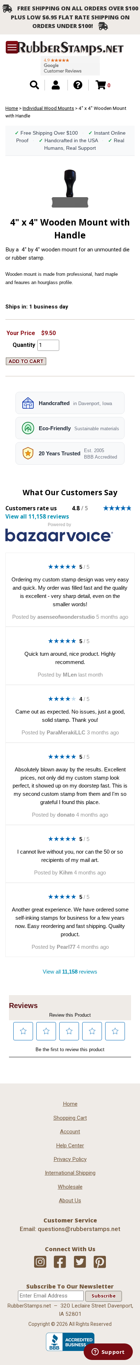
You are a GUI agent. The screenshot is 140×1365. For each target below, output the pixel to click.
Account (70, 1131)
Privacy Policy (70, 1159)
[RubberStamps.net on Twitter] (80, 1262)
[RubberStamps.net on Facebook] (60, 1262)
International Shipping (70, 1173)
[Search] (34, 85)
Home (11, 108)
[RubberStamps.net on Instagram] (40, 1262)
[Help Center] (78, 85)
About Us (70, 1200)
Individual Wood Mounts (48, 108)
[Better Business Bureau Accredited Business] (70, 1349)
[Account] (56, 85)
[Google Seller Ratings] (70, 65)
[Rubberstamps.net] (70, 48)
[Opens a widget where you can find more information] (108, 1352)
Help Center (70, 1145)
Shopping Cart (70, 1118)
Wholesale (70, 1187)
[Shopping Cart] (100, 85)
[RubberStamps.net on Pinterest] (100, 1262)
